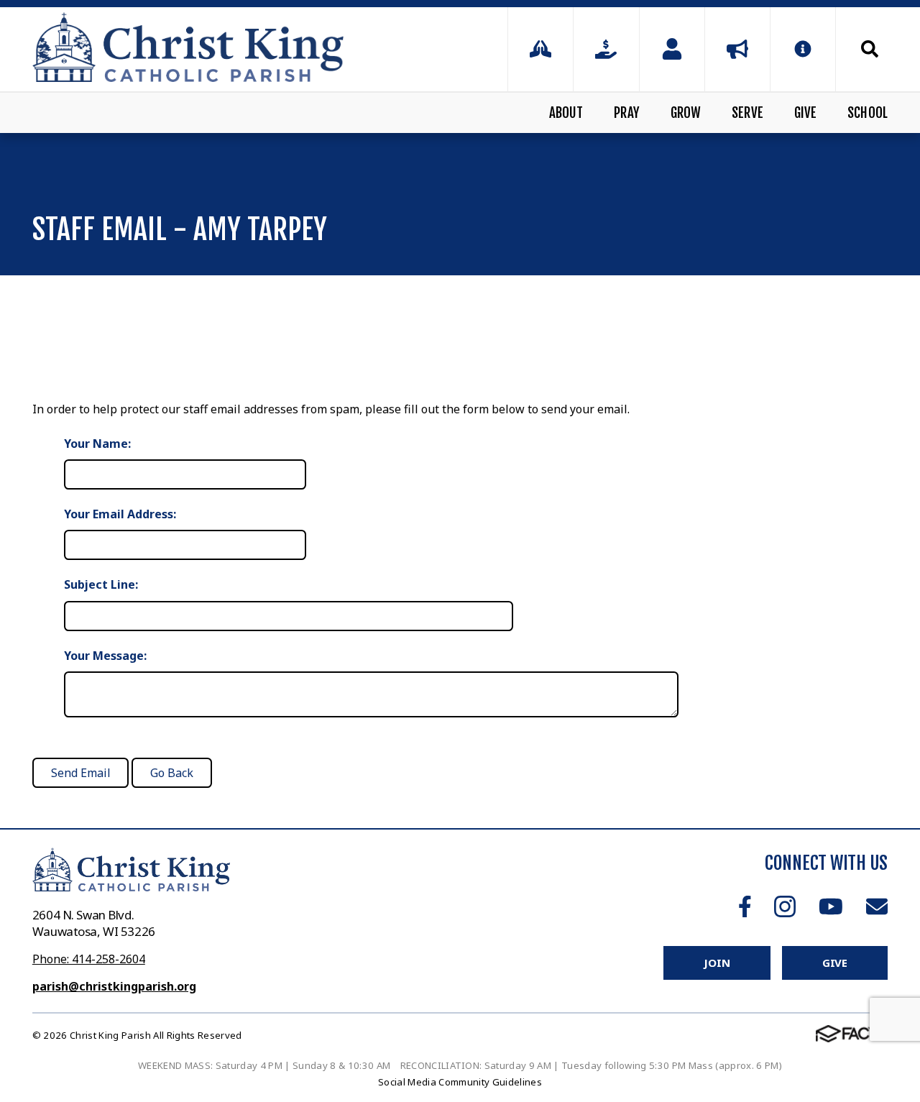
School (867, 112)
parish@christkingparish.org (114, 986)
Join (717, 962)
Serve (747, 112)
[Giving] (606, 49)
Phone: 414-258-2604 (88, 959)
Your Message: (105, 656)
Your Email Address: (120, 514)
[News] (737, 49)
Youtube (831, 906)
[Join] (672, 49)
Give (805, 112)
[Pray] (540, 49)
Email (876, 906)
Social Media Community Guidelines (460, 1081)
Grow (686, 112)
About (566, 112)
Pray (627, 112)
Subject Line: (101, 584)
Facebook (745, 906)
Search (862, 49)
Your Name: (97, 443)
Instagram (784, 906)
